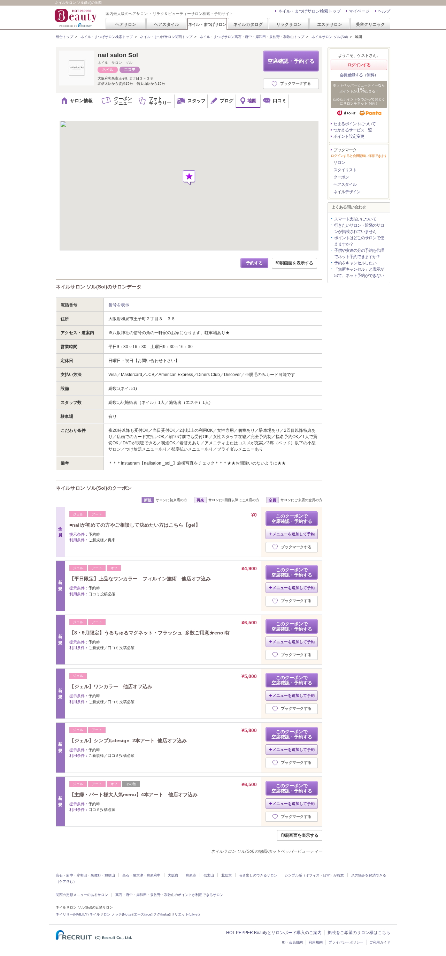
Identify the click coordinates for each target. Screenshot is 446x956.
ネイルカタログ (248, 24)
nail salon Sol (118, 55)
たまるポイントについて (354, 123)
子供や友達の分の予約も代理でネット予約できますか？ (359, 253)
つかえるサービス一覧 (352, 130)
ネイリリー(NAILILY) (72, 914)
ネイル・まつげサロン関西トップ (166, 37)
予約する (254, 263)
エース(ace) (143, 914)
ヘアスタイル (166, 24)
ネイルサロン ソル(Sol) (330, 37)
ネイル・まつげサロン (207, 24)
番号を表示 (118, 304)
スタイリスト (344, 169)
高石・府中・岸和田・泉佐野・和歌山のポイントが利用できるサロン (169, 895)
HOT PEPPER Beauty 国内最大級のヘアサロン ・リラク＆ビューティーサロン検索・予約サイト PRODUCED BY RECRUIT (76, 18)
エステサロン (329, 24)
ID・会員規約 (292, 942)
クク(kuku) (161, 914)
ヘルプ (384, 11)
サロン (339, 162)
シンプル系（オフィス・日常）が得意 (314, 875)
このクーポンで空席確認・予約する (291, 518)
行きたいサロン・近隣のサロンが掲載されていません (359, 228)
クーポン (341, 177)
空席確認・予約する (291, 61)
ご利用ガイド (379, 942)
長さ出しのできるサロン (258, 875)
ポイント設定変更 (348, 136)
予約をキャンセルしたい (355, 263)
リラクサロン (288, 24)
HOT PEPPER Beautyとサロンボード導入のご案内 (274, 932)
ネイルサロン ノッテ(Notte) (111, 914)
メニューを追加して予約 (293, 534)
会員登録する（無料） (359, 75)
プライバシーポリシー (346, 942)
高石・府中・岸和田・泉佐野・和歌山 (85, 875)
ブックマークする (295, 83)
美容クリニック (370, 24)
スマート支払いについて (355, 219)
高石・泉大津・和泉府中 (141, 875)
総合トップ (64, 37)
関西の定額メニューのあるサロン (82, 895)
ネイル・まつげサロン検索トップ (309, 11)
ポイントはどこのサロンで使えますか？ (359, 241)
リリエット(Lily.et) (185, 914)
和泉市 (191, 875)
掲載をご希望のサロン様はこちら (359, 932)
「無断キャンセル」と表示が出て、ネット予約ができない (359, 272)
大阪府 (173, 875)
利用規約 (316, 942)
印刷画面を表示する (294, 263)
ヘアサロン (125, 24)
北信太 (226, 875)
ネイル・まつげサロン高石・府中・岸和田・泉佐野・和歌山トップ (252, 37)
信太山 (208, 875)
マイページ (359, 11)
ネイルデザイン (346, 191)
